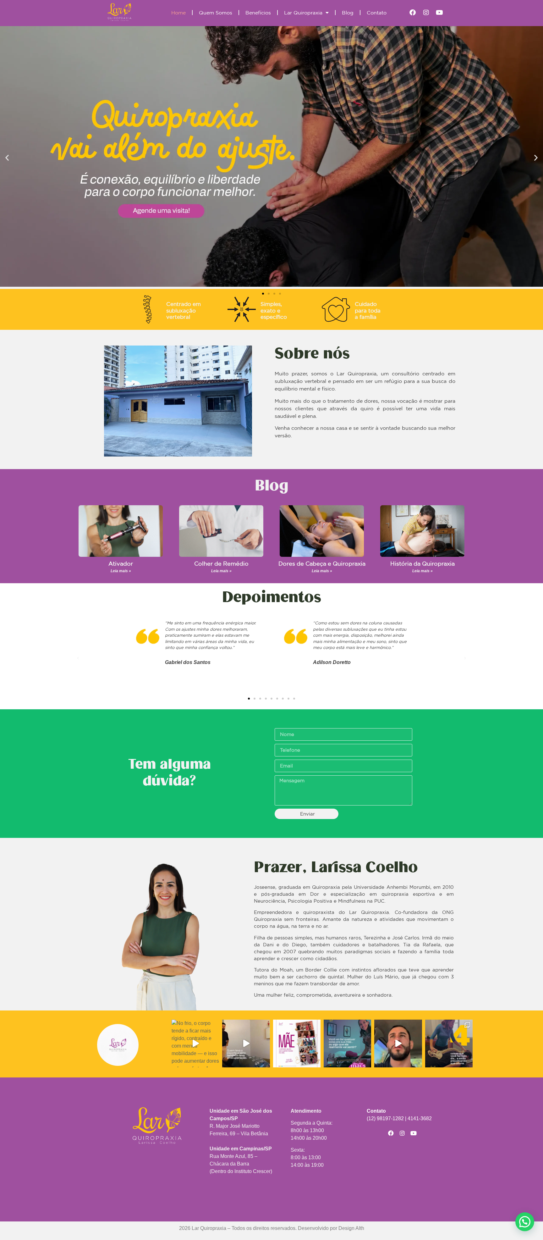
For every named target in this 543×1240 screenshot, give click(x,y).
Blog (348, 12)
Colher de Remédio (221, 563)
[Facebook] (412, 12)
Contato (377, 12)
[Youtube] (439, 12)
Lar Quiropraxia (303, 12)
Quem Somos (215, 12)
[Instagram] (426, 12)
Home (178, 12)
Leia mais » (121, 571)
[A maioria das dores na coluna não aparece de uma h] (449, 1043)
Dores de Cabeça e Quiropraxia (321, 563)
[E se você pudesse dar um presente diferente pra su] (347, 1043)
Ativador (120, 563)
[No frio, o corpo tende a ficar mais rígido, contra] (195, 1043)
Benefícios (258, 12)
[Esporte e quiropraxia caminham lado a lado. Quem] (398, 1043)
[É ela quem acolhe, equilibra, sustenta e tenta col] (297, 1043)
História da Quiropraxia (422, 563)
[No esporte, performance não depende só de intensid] (246, 1043)
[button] (7, 157)
